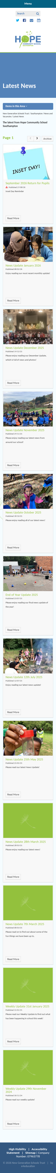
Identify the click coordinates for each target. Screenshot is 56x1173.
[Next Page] (37, 138)
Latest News (18, 117)
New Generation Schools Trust (16, 114)
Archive (47, 139)
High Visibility (17, 1149)
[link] (30, 138)
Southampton (36, 114)
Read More (13, 218)
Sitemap (30, 1153)
